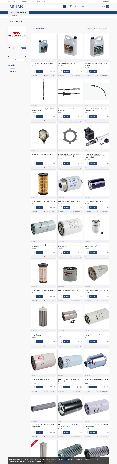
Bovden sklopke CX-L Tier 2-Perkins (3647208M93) (96, 109)
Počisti (23, 48)
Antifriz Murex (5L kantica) (66, 63)
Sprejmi (66, 461)
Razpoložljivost (13, 65)
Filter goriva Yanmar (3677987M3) (68, 290)
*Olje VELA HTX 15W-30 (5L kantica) (42, 63)
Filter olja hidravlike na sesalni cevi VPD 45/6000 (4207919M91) (97, 380)
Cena (9, 53)
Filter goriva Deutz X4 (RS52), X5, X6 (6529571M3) (43, 246)
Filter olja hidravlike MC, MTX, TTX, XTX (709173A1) (70, 380)
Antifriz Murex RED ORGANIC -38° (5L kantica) (96, 64)
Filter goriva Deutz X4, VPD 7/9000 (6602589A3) (69, 246)
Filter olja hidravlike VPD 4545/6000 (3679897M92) (43, 425)
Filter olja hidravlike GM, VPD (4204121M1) (93, 335)
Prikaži (103, 28)
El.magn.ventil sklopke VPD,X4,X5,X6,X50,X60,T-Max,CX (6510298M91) (95, 156)
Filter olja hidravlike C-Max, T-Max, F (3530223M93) (42, 335)
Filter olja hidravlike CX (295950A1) (69, 334)
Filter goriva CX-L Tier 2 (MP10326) (69, 201)
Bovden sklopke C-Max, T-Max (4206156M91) (67, 109)
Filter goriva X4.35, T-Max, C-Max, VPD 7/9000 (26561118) (96, 246)
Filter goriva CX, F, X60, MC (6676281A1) (43, 201)
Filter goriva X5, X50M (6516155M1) (42, 290)
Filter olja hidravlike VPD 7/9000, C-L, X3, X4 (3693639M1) (69, 425)
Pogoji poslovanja (47, 461)
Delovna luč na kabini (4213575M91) (42, 154)
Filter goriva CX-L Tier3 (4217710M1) (96, 201)
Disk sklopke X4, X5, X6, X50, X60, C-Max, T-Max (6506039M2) (69, 155)
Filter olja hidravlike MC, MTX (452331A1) (40, 380)
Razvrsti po (90, 28)
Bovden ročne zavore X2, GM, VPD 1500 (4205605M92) (43, 109)
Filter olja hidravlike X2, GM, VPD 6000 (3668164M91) (96, 425)
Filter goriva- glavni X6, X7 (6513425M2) (97, 290)
